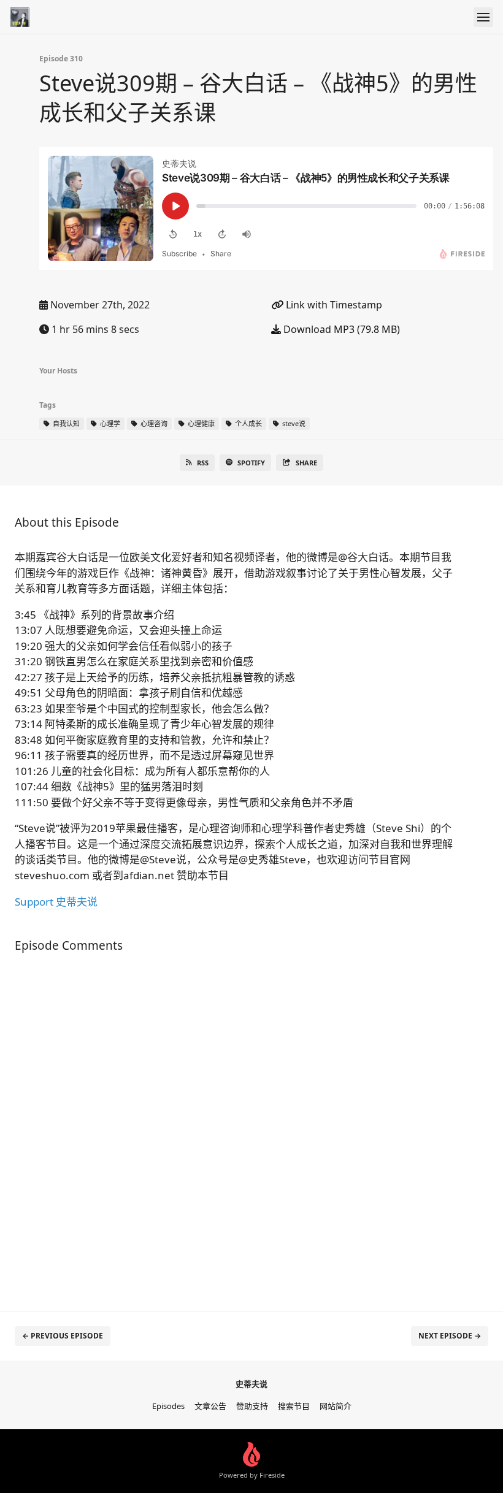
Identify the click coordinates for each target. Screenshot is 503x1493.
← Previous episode (62, 1336)
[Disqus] (237, 1125)
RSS (203, 462)
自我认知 (65, 423)
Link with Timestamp (332, 304)
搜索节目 (294, 1405)
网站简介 (335, 1405)
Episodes (168, 1405)
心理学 (109, 423)
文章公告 (210, 1405)
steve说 (292, 423)
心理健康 (200, 423)
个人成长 (247, 423)
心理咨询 (153, 423)
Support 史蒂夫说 (56, 902)
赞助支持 (252, 1405)
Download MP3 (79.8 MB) (340, 329)
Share (306, 462)
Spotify (251, 462)
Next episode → (449, 1336)
